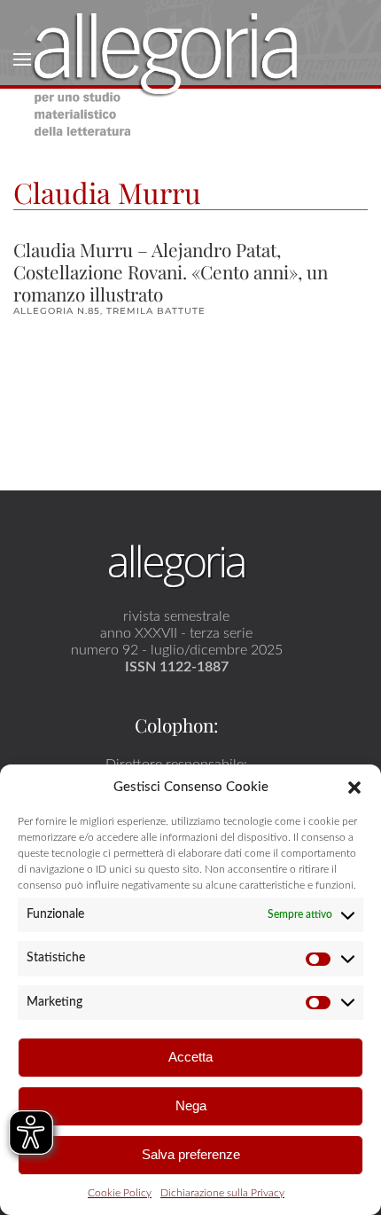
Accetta (190, 1056)
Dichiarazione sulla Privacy (222, 1193)
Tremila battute (156, 311)
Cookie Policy (120, 1193)
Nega (190, 1105)
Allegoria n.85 (56, 311)
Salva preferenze (191, 1154)
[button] (354, 787)
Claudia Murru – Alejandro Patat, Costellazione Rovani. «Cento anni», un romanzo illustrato (170, 271)
